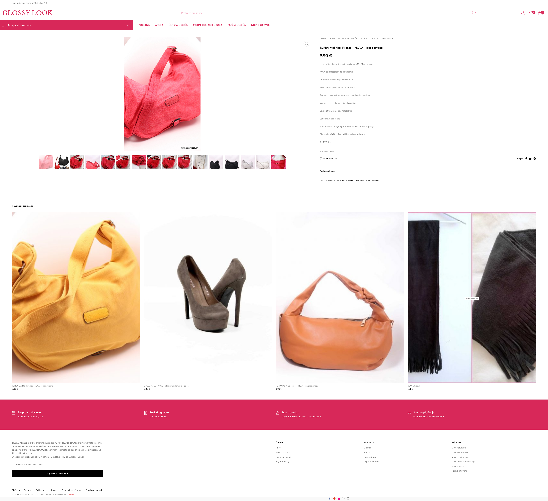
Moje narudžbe (459, 447)
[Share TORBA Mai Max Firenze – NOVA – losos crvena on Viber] (343, 498)
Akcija (279, 447)
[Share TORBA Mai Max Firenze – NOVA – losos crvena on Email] (339, 498)
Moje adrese (458, 466)
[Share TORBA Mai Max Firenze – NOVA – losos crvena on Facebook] (330, 498)
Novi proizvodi (283, 452)
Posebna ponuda (284, 457)
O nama (367, 447)
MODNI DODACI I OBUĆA (347, 38)
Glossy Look (27, 13)
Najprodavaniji (282, 461)
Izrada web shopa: (58, 494)
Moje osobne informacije (463, 461)
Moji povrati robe (460, 452)
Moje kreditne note (461, 457)
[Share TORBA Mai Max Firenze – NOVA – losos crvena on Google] (334, 498)
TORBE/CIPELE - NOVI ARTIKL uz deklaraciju (376, 38)
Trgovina (332, 38)
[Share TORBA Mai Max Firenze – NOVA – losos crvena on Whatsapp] (348, 498)
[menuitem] (144, 25)
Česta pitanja (370, 457)
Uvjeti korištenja (371, 461)
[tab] (428, 171)
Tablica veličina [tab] (327, 171)
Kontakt (367, 452)
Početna (323, 38)
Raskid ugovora (459, 471)
